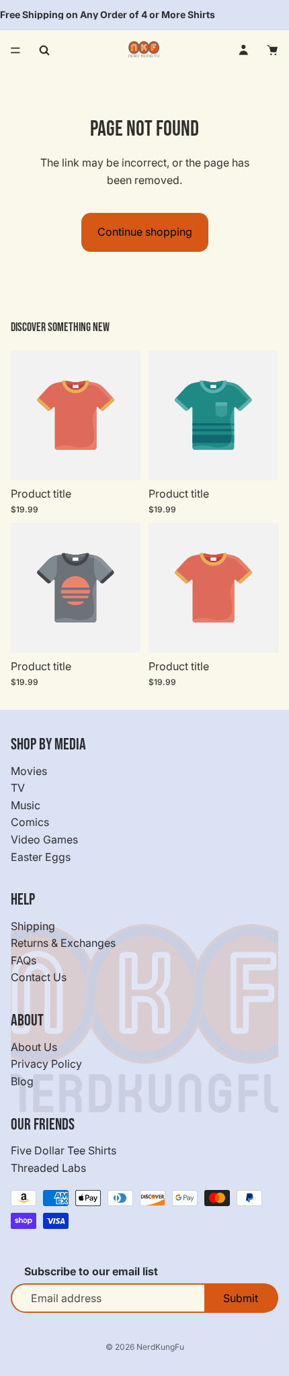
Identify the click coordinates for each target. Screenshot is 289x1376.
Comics (30, 822)
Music (25, 805)
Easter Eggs (41, 857)
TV (18, 787)
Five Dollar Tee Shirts (63, 1150)
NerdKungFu (160, 1347)
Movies (29, 771)
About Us (34, 1047)
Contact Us (39, 977)
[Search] (44, 50)
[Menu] (15, 50)
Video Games (44, 839)
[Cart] (273, 50)
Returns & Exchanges (63, 943)
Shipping (33, 926)
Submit (240, 1298)
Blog (22, 1081)
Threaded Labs (48, 1168)
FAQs (23, 960)
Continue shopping (144, 231)
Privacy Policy (46, 1064)
